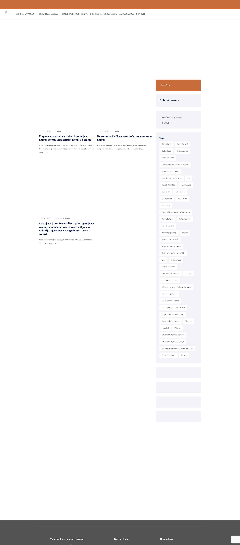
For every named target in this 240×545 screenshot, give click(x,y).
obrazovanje (166, 205)
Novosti (140, 14)
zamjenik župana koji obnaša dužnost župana (177, 348)
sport (163, 260)
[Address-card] (10, 4)
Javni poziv (166, 192)
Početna (111, 40)
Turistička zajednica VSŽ (171, 273)
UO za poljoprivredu (169, 294)
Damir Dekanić (182, 144)
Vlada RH (165, 328)
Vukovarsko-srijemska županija (173, 342)
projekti (185, 233)
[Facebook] (226, 4)
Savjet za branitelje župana (171, 246)
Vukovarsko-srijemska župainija (173, 335)
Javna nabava (127, 14)
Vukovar (177, 328)
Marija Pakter (182, 199)
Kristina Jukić (180, 192)
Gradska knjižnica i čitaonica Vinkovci (175, 165)
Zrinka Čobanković (168, 355)
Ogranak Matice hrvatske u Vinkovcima (176, 212)
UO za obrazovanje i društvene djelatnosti (176, 287)
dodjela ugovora (182, 151)
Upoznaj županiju (25, 14)
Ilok (188, 178)
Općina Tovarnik (168, 226)
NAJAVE (165, 123)
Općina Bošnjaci (167, 219)
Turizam (189, 273)
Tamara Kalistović (168, 267)
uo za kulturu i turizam (170, 280)
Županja (184, 355)
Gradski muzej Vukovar (170, 171)
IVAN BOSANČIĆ (168, 185)
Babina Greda (166, 144)
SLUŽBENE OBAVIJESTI (172, 118)
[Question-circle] (6, 4)
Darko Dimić (166, 151)
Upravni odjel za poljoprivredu (173, 314)
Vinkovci (188, 321)
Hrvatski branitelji (63, 218)
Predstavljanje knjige (169, 233)
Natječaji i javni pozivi (75, 14)
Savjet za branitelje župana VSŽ (173, 253)
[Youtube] (234, 4)
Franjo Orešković (168, 158)
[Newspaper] (221, 4)
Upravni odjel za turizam (170, 321)
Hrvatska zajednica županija (171, 178)
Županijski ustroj (48, 14)
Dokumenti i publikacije (103, 14)
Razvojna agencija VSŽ (170, 239)
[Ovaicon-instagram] (230, 4)
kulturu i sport (167, 199)
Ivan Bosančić (186, 185)
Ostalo (58, 131)
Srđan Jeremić (176, 260)
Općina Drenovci (185, 219)
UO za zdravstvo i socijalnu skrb (173, 307)
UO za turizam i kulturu (170, 301)
